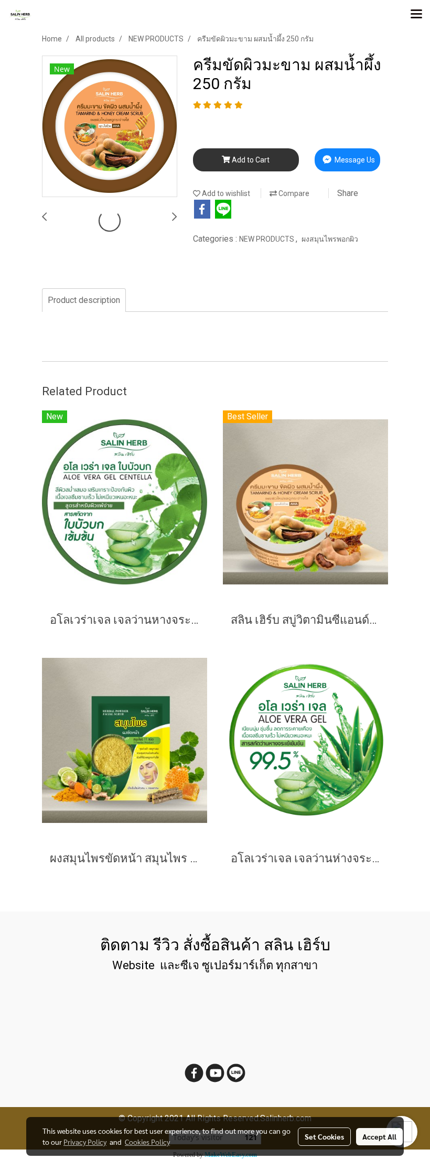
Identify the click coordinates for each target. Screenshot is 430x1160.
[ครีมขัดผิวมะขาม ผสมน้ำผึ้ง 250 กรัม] (109, 127)
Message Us (354, 160)
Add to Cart (250, 160)
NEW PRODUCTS (267, 239)
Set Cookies (324, 1136)
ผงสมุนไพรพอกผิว (330, 239)
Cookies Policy (147, 1141)
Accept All (379, 1136)
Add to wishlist (225, 193)
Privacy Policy (84, 1141)
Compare (293, 193)
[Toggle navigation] (416, 14)
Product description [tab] (84, 300)
